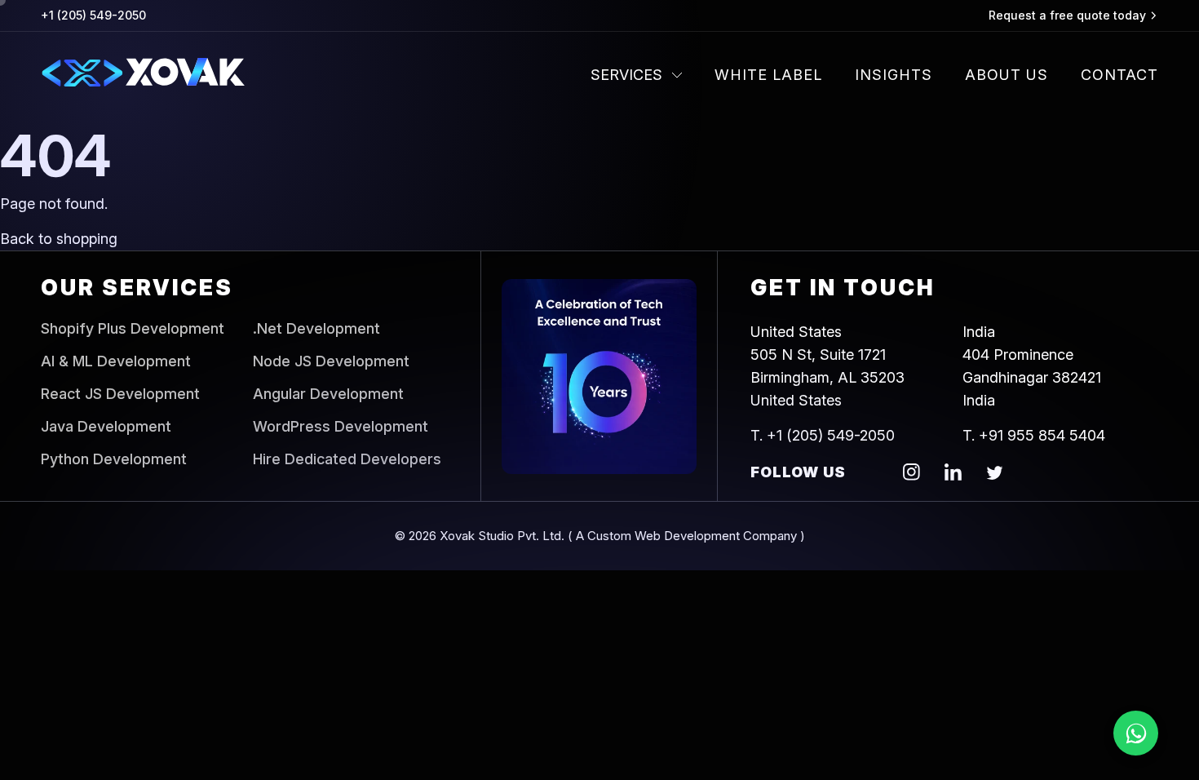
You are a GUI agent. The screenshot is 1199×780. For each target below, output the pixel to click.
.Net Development (316, 329)
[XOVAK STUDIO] (143, 75)
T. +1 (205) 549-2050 (822, 435)
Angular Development (328, 394)
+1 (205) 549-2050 (93, 15)
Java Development (106, 427)
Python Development (114, 459)
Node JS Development (331, 361)
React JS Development (120, 394)
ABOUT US (1006, 74)
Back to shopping (58, 238)
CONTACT (1119, 74)
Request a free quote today (1067, 15)
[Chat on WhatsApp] (1135, 733)
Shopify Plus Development (132, 329)
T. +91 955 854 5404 (1033, 435)
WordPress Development (340, 427)
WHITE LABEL (768, 74)
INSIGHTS (893, 74)
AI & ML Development (116, 361)
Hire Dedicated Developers (347, 459)
